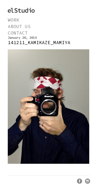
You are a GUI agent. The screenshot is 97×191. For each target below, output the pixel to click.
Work (13, 20)
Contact (18, 33)
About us (19, 26)
